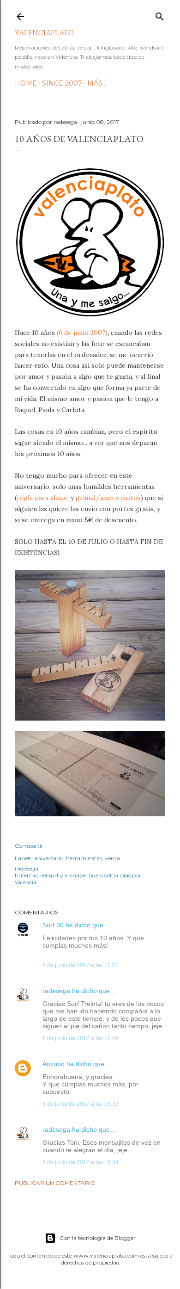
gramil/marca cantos (108, 497)
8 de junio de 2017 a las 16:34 (80, 1162)
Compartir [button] (29, 845)
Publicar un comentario (55, 1182)
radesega (56, 990)
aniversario (48, 858)
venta (112, 858)
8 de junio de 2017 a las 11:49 (80, 1038)
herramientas (84, 858)
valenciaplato (44, 32)
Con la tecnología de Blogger (98, 1237)
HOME (26, 83)
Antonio (53, 1063)
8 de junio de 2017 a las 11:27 (80, 965)
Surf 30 (53, 925)
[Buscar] (159, 15)
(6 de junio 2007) (82, 332)
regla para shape (43, 497)
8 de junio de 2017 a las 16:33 (80, 1104)
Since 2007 (62, 83)
